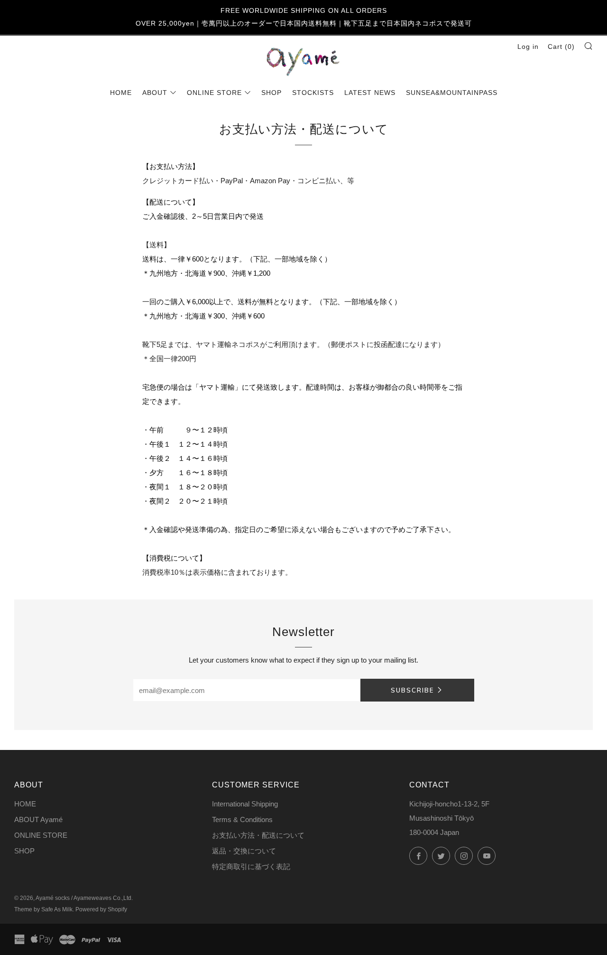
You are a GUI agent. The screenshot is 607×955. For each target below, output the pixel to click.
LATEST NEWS (369, 92)
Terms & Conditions (242, 819)
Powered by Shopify (101, 909)
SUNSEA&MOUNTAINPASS (451, 92)
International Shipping (245, 804)
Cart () (561, 46)
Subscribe (412, 690)
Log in (528, 46)
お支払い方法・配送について (258, 835)
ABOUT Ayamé (38, 819)
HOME (121, 92)
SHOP (271, 92)
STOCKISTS (313, 92)
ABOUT (154, 92)
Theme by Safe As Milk (43, 909)
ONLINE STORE (214, 92)
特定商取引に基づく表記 (251, 866)
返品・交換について (244, 851)
